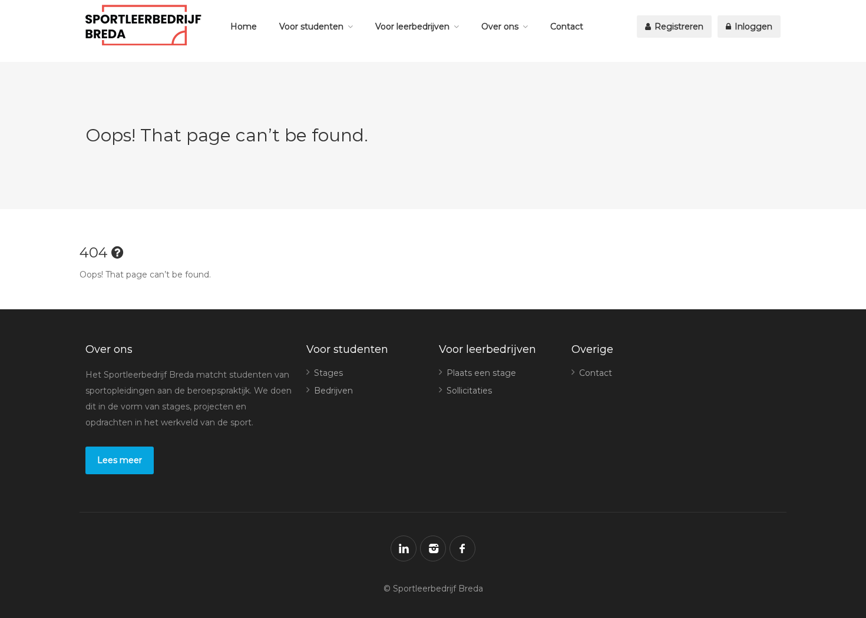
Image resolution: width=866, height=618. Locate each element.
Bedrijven (333, 390)
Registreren (677, 26)
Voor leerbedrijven (412, 26)
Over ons (499, 26)
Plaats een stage (481, 373)
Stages (328, 373)
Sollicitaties (469, 390)
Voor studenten (311, 26)
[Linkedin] (404, 548)
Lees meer (119, 460)
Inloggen (752, 26)
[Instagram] (433, 548)
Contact (566, 26)
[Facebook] (462, 548)
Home (243, 26)
